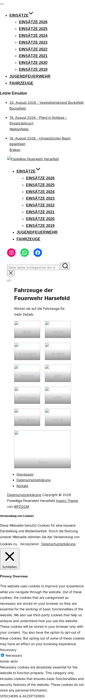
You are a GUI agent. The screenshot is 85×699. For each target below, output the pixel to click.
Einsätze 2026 (33, 22)
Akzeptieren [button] (29, 544)
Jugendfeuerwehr (30, 76)
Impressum (25, 474)
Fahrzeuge (21, 83)
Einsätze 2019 (33, 69)
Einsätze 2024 (33, 36)
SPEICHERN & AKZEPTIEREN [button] (22, 696)
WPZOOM (21, 506)
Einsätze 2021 (33, 56)
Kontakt (22, 486)
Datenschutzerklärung (34, 480)
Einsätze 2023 (33, 42)
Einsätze (19, 15)
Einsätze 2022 (33, 49)
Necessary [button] (8, 650)
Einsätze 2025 (33, 29)
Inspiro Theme (67, 501)
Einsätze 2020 (33, 63)
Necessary (14, 655)
